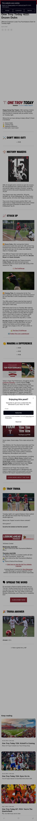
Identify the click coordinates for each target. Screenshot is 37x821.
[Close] (33, 398)
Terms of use (28, 416)
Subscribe (18, 413)
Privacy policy (8, 418)
